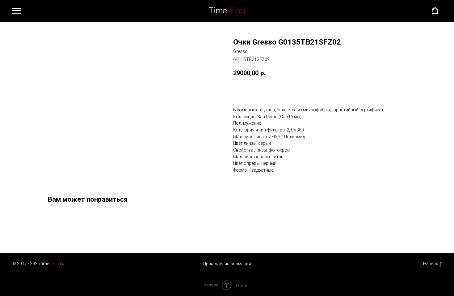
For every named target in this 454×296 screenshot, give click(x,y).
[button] (435, 10)
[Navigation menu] (16, 11)
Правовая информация (227, 263)
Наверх (430, 263)
